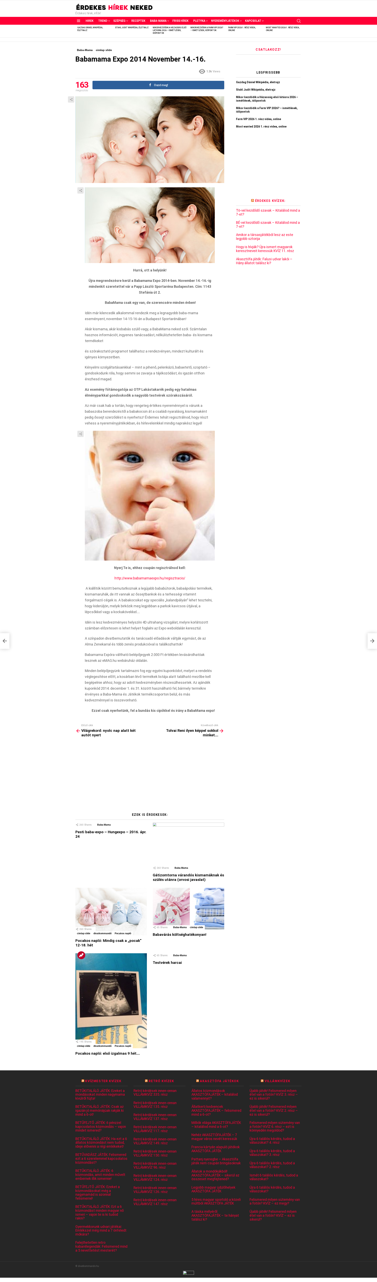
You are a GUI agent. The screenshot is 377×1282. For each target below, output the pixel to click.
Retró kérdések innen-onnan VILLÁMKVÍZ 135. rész (155, 1105)
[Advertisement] (149, 776)
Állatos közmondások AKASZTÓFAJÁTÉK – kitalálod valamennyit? (214, 1094)
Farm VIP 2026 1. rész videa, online (258, 119)
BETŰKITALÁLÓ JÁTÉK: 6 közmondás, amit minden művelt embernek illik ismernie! (100, 1174)
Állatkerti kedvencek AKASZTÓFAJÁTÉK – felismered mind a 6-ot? (216, 1110)
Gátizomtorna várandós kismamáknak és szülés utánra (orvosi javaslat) (188, 877)
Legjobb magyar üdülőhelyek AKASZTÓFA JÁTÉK (213, 1189)
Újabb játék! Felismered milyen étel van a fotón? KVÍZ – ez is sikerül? (273, 1215)
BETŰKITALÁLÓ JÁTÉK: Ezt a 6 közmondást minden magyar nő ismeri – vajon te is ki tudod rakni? (99, 1212)
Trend (102, 20)
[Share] (150, 225)
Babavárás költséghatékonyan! (179, 934)
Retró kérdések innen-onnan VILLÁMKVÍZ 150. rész (155, 1153)
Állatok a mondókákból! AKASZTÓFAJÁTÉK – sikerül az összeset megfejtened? (215, 1175)
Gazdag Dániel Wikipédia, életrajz (258, 82)
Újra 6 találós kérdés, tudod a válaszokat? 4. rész (272, 1141)
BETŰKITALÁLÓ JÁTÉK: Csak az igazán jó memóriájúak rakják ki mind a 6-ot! (99, 1110)
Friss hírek (180, 20)
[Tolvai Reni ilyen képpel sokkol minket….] (372, 641)
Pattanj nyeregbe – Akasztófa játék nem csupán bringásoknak (216, 1161)
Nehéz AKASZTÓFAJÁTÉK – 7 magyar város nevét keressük (214, 1137)
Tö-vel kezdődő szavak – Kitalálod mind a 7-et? (268, 212)
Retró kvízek (161, 1081)
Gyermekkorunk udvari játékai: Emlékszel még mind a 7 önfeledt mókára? (100, 1230)
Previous (77, 31)
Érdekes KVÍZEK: (270, 201)
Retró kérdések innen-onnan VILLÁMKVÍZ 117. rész (155, 1129)
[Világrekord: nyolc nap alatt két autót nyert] (4, 641)
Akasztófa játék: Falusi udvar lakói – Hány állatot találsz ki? (264, 261)
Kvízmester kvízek (103, 1081)
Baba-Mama (158, 20)
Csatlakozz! (268, 49)
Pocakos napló (123, 933)
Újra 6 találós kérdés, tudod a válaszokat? (272, 1189)
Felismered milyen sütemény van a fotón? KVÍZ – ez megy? (275, 1202)
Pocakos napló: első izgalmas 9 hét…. (107, 1053)
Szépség (119, 20)
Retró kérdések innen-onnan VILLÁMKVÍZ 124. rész (155, 1178)
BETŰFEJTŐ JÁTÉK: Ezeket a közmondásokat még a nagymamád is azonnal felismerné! (97, 1192)
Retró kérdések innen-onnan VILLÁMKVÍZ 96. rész (155, 1165)
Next (300, 31)
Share (71, 99)
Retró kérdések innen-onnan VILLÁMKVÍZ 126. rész (155, 1190)
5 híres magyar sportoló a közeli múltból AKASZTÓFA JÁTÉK (216, 1202)
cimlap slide (83, 933)
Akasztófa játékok (219, 1081)
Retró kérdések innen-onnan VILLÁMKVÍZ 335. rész (155, 1093)
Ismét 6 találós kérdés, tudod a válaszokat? (274, 1177)
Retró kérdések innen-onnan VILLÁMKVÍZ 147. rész (155, 1202)
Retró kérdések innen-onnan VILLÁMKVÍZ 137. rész (155, 1117)
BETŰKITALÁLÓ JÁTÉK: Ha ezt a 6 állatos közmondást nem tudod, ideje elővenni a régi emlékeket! (101, 1142)
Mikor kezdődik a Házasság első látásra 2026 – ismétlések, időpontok (169, 30)
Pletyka (199, 20)
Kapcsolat (253, 20)
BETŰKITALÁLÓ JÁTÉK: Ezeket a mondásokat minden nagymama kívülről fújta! (100, 1094)
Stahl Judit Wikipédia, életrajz (132, 27)
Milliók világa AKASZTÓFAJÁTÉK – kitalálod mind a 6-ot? (216, 1125)
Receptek (138, 20)
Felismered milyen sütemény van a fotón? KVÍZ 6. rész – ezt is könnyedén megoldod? (275, 1126)
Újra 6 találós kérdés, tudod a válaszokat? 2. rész (272, 1165)
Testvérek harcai (167, 962)
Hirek (89, 20)
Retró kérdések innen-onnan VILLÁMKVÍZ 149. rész (155, 1141)
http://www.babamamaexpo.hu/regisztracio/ (149, 578)
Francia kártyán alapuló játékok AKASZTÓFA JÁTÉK (215, 1149)
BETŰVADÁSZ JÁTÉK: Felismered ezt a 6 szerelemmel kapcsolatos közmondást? (101, 1158)
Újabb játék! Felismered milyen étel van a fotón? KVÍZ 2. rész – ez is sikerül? (274, 1110)
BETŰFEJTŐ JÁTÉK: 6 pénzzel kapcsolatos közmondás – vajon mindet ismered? (100, 1126)
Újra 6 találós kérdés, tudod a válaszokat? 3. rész (272, 1153)
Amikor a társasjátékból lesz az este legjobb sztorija (264, 237)
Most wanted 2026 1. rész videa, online (261, 126)
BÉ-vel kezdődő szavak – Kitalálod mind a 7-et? (268, 225)
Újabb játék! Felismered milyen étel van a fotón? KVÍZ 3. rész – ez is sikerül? (274, 1094)
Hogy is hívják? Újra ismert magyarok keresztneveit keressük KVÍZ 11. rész (265, 249)
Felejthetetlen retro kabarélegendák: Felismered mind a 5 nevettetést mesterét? (101, 1246)
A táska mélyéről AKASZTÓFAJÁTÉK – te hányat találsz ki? (215, 1215)
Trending (81, 955)
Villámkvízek (277, 1081)
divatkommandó (102, 933)
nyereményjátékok (225, 20)
